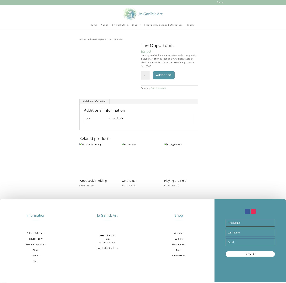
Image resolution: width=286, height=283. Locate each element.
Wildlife (179, 238)
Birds (178, 250)
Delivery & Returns (36, 233)
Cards (89, 39)
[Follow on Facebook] (247, 211)
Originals (178, 233)
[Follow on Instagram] (253, 211)
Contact (191, 25)
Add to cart (163, 75)
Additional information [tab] (94, 101)
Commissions (178, 255)
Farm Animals (179, 244)
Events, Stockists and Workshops (163, 25)
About (104, 25)
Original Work (120, 25)
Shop (134, 25)
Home (93, 25)
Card (110, 118)
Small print (118, 118)
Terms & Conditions (36, 244)
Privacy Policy (35, 238)
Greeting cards (99, 39)
